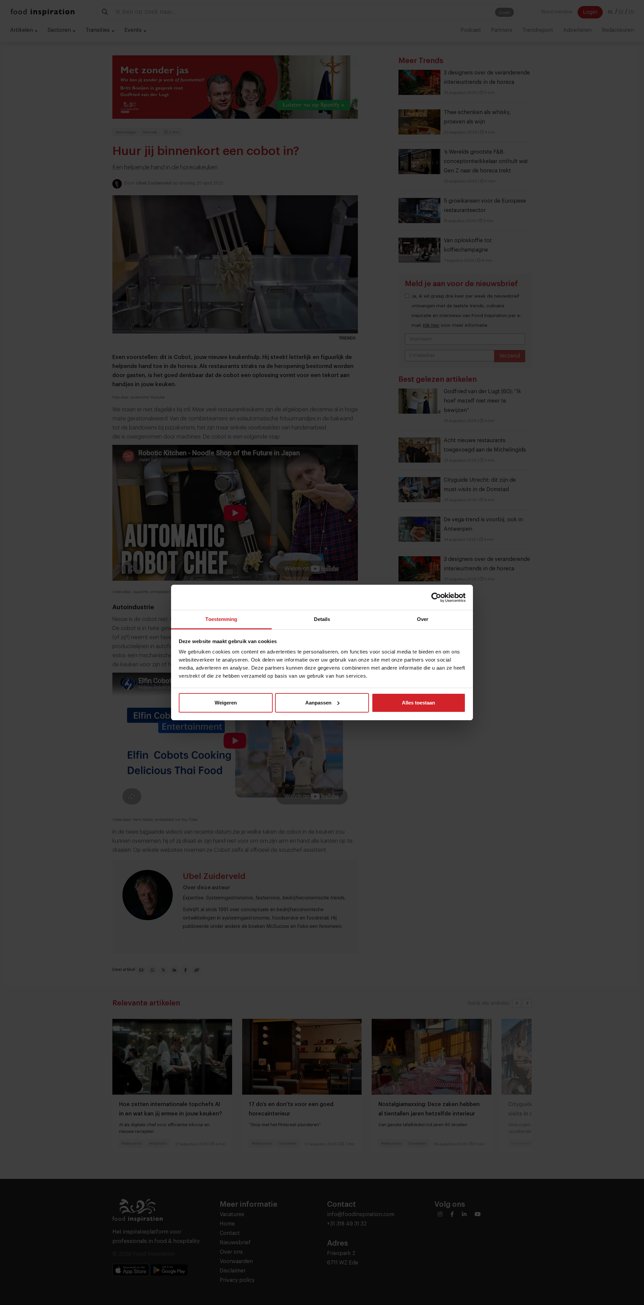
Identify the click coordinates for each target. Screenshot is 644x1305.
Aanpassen (318, 703)
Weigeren (226, 703)
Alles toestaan (418, 703)
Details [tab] (322, 619)
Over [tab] (422, 619)
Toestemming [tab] (221, 619)
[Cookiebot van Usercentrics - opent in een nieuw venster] (436, 597)
